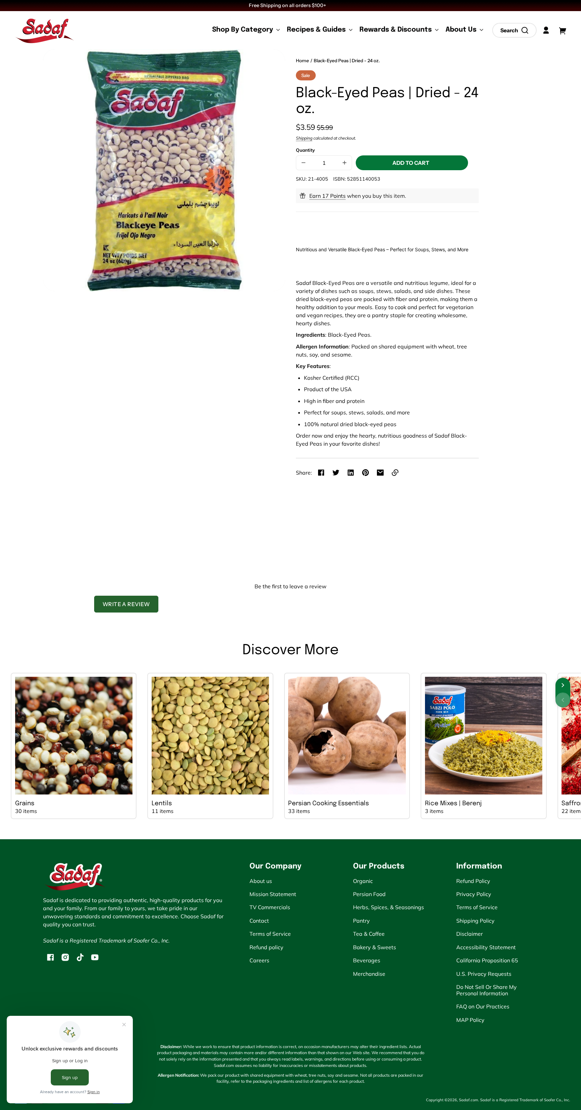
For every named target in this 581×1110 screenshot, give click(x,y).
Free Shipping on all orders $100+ (288, 5)
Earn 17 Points (327, 195)
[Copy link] (395, 472)
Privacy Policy (473, 894)
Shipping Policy (475, 920)
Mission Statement (272, 894)
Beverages (366, 960)
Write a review (126, 604)
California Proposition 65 (487, 960)
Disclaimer (469, 933)
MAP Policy (470, 1019)
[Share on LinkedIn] (350, 472)
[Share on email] (380, 472)
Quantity (305, 150)
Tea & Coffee (369, 933)
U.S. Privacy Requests (483, 973)
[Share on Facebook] (321, 472)
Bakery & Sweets (374, 947)
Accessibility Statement (486, 947)
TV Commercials (269, 907)
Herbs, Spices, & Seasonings (388, 907)
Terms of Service (270, 933)
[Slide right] (562, 685)
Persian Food (369, 894)
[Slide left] (562, 700)
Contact (259, 920)
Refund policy (266, 947)
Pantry (361, 920)
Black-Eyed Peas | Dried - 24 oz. (347, 60)
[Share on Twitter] (335, 472)
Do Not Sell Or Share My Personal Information (486, 990)
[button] (514, 30)
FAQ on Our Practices (482, 1006)
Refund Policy (473, 881)
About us (260, 881)
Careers (259, 960)
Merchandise (369, 973)
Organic (363, 881)
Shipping (304, 138)
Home (302, 60)
